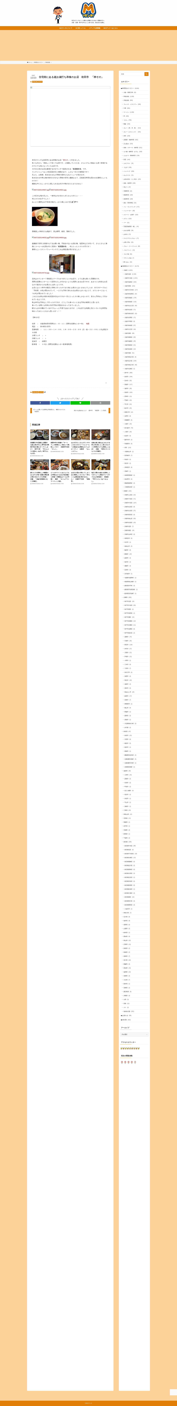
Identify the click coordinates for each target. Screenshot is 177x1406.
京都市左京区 (130, 510)
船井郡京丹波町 (130, 593)
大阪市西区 (129, 286)
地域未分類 (129, 1011)
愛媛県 (127, 964)
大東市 (128, 424)
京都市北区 (129, 526)
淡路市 (127, 684)
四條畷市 (128, 420)
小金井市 (128, 909)
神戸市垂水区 (129, 633)
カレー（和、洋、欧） (132, 128)
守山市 (127, 802)
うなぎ (127, 167)
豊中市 (128, 372)
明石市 (128, 680)
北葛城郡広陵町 (130, 759)
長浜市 (127, 794)
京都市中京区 (130, 503)
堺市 (127, 447)
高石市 (127, 463)
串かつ (127, 187)
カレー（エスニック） (132, 132)
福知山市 (128, 546)
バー (126, 222)
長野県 (127, 924)
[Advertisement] (88, 45)
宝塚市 (128, 641)
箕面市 (128, 392)
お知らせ (126, 1015)
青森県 (127, 822)
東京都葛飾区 (129, 861)
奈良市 (128, 735)
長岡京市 (128, 538)
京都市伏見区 (130, 522)
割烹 (127, 159)
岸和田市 (128, 467)
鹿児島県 (127, 991)
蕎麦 (127, 124)
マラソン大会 (129, 258)
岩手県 (127, 826)
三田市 (127, 668)
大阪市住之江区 (130, 305)
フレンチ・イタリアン (132, 104)
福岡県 (127, 972)
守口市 (128, 404)
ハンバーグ (129, 171)
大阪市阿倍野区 (130, 294)
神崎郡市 (128, 704)
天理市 (127, 739)
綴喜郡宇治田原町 (131, 589)
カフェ (127, 218)
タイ (126, 1007)
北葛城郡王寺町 (130, 763)
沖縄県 (127, 995)
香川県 (127, 960)
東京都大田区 (129, 873)
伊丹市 (128, 648)
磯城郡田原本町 (130, 755)
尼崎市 (128, 637)
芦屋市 (128, 656)
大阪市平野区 (129, 321)
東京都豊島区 (129, 869)
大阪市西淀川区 (130, 357)
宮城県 (127, 830)
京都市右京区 (129, 507)
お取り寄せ (128, 242)
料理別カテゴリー (130, 88)
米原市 (127, 798)
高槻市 (128, 384)
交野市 (127, 416)
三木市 (127, 664)
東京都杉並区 (129, 889)
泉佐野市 (128, 479)
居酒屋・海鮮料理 (131, 139)
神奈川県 (127, 913)
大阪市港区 (129, 333)
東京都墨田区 (129, 905)
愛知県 (127, 936)
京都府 (127, 491)
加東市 (127, 700)
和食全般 (35, 81)
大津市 (128, 775)
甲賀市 (127, 786)
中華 (127, 108)
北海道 (127, 818)
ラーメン (129, 112)
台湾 (126, 999)
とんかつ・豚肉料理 (131, 155)
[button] (40, 403)
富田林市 (128, 455)
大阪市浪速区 (130, 298)
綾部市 (127, 558)
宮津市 (127, 570)
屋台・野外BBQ (130, 203)
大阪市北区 (130, 274)
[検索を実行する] (146, 74)
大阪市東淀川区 (130, 365)
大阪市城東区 (130, 341)
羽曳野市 (128, 443)
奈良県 (127, 731)
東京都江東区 (129, 893)
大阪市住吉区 (130, 309)
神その (65, 160)
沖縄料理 (128, 191)
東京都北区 (129, 849)
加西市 (127, 676)
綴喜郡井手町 (129, 585)
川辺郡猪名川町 (130, 723)
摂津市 (128, 396)
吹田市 (40, 81)
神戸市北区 (129, 601)
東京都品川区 (129, 865)
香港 (126, 1003)
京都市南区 (129, 530)
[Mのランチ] (88, 10)
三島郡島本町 (129, 487)
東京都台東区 (130, 857)
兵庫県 (127, 597)
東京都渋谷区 (129, 881)
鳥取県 (127, 948)
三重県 (127, 810)
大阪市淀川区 (130, 361)
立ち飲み (128, 143)
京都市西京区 (129, 514)
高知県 (127, 968)
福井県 (127, 920)
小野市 (127, 660)
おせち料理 (128, 230)
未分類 (126, 1020)
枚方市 (128, 408)
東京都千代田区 (130, 853)
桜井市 (127, 747)
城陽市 (127, 566)
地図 (87, 324)
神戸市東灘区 (130, 621)
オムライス (128, 175)
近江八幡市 (129, 790)
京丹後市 (128, 573)
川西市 (128, 652)
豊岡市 (127, 715)
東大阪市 (128, 428)
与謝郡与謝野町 (130, 577)
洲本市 (127, 688)
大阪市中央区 (130, 278)
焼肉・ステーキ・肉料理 (133, 147)
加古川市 (128, 672)
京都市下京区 (130, 499)
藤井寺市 (128, 439)
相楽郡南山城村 (130, 581)
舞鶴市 (128, 554)
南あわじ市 (129, 692)
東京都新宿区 (129, 885)
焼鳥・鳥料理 (129, 183)
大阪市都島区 (130, 337)
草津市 (127, 782)
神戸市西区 (129, 609)
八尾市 (128, 432)
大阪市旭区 (129, 353)
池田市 (128, 388)
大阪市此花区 (130, 349)
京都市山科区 (129, 534)
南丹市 (127, 562)
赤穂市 (127, 719)
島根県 (127, 952)
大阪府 (128, 270)
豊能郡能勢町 (129, 483)
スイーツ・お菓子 (131, 214)
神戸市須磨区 (129, 629)
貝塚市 (127, 471)
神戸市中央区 (130, 605)
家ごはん (128, 262)
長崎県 (127, 976)
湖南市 (127, 806)
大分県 (127, 980)
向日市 (127, 542)
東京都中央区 (130, 846)
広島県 (127, 944)
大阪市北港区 (129, 368)
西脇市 (127, 712)
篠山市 (127, 708)
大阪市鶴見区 (130, 345)
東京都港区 (129, 897)
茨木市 (128, 380)
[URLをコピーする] (100, 403)
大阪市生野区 (130, 317)
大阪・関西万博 (130, 92)
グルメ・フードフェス (132, 246)
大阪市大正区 (130, 329)
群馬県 (127, 834)
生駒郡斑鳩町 (129, 767)
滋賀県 (127, 771)
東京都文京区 (129, 877)
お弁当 (127, 234)
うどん (127, 120)
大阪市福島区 (130, 282)
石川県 (127, 917)
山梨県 (127, 928)
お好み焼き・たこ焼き (132, 179)
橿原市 (127, 743)
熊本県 (127, 984)
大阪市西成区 (130, 301)
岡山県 (127, 940)
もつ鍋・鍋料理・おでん (133, 151)
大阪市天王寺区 (131, 290)
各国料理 (128, 199)
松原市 (127, 436)
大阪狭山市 (129, 451)
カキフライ (128, 163)
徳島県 (127, 956)
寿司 (127, 136)
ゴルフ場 (128, 254)
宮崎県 (127, 988)
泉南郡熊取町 (129, 475)
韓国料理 (128, 195)
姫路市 (128, 696)
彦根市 (127, 778)
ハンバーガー (129, 210)
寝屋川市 (128, 412)
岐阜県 (127, 932)
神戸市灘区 (129, 617)
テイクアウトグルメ (131, 238)
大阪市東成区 (130, 325)
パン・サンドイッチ (131, 207)
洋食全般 (128, 100)
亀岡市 (127, 550)
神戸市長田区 (129, 613)
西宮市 (128, 644)
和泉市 (127, 459)
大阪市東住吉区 (130, 313)
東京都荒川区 (129, 901)
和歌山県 (128, 814)
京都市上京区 (130, 495)
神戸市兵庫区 (130, 625)
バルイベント (129, 250)
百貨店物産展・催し (131, 226)
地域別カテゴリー (130, 266)
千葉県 (127, 838)
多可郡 (127, 727)
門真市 (128, 400)
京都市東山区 (130, 518)
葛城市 (127, 751)
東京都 (127, 842)
